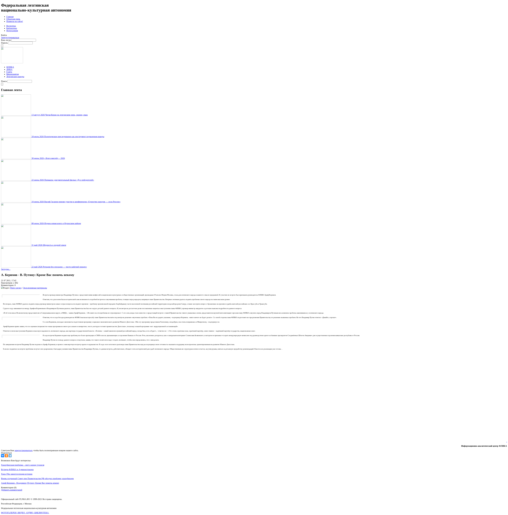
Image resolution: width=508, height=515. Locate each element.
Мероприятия (12, 74)
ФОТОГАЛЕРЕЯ (9, 513)
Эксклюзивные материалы (35, 288)
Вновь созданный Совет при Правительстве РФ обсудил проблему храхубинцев (37, 478)
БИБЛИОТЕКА (41, 513)
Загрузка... (5, 269)
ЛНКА (9, 69)
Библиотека (11, 28)
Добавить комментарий (11, 490)
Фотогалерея (12, 31)
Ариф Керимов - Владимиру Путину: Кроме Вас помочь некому (30, 483)
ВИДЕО (22, 513)
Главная (9, 16)
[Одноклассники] (6, 455)
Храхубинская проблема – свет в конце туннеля (22, 465)
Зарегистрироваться (10, 37)
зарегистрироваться (23, 450)
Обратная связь (13, 19)
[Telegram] (10, 455)
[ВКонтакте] (2, 455)
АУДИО (30, 513)
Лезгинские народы (15, 76)
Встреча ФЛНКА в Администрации (17, 469)
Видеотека (11, 26)
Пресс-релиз (15, 288)
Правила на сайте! (14, 21)
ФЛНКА (10, 67)
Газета (9, 72)
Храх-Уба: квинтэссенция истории (16, 474)
